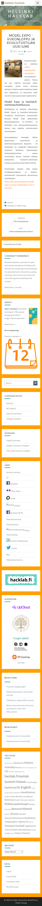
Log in (8, 871)
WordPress (32, 900)
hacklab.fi (11, 205)
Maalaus (29, 796)
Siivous (14, 813)
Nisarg (24, 903)
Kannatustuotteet (13, 519)
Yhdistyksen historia (14, 560)
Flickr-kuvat (15, 491)
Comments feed (12, 881)
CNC (7, 771)
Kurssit (19, 796)
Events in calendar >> (13, 336)
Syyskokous (29, 817)
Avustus (18, 767)
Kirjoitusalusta (12, 524)
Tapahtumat (30, 826)
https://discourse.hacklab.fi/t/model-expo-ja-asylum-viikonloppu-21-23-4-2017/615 (20, 184)
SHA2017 (7, 814)
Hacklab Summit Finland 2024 (18, 736)
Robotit (27, 809)
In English (24, 787)
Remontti (17, 809)
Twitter (14, 548)
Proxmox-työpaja (13, 686)
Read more (9, 287)
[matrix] (9, 403)
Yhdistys (18, 833)
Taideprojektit (11, 821)
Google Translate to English (17, 445)
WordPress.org (12, 887)
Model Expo (21, 205)
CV (7, 477)
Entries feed (11, 876)
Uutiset (10, 202)
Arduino (28, 762)
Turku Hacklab (11, 829)
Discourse (12, 678)
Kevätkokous (28, 792)
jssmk (29, 51)
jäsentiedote (17, 793)
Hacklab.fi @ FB (16, 513)
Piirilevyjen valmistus (27, 800)
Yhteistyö (26, 833)
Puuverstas (8, 809)
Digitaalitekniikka (19, 771)
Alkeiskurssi (19, 763)
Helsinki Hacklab (12, 2)
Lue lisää (18, 287)
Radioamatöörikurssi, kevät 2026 (19, 692)
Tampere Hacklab (14, 825)
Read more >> (10, 324)
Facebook (14, 484)
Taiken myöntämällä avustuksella (29, 70)
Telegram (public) (13, 419)
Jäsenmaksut (9, 793)
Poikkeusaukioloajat (16, 804)
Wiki (8, 555)
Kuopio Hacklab (10, 797)
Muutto (17, 800)
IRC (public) (11, 408)
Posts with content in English (18, 451)
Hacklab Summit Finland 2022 (18, 741)
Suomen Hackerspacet (19, 541)
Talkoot (30, 822)
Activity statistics (13, 472)
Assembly (10, 767)
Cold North (12, 771)
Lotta (24, 797)
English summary (13, 440)
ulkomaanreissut (24, 829)
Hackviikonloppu (31, 782)
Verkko (12, 833)
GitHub (17, 505)
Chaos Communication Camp (28, 767)
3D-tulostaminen (9, 763)
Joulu (33, 788)
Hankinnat (11, 787)
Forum (13, 498)
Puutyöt (32, 804)
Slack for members (13, 413)
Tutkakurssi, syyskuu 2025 (16, 700)
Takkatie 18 (23, 821)
